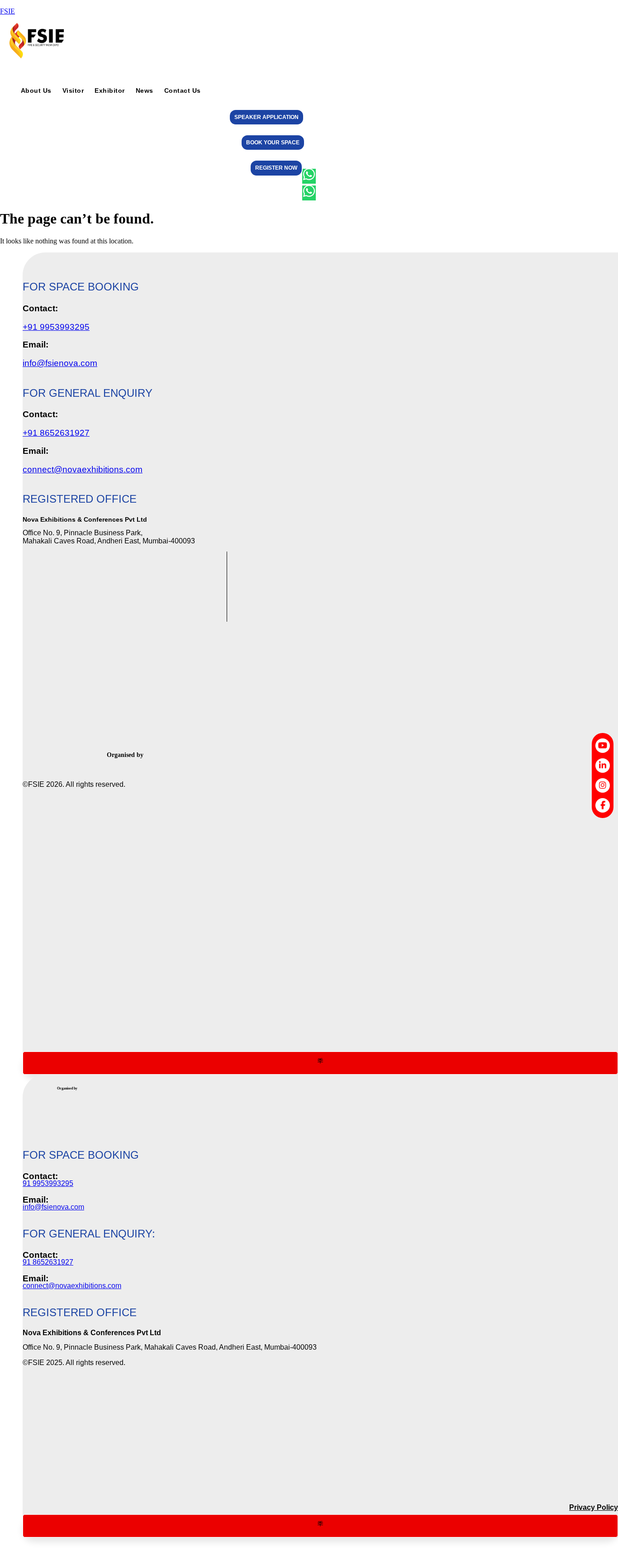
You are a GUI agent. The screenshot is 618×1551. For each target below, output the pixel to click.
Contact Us (182, 90)
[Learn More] (320, 1063)
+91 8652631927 (56, 433)
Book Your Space (272, 142)
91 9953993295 (48, 1183)
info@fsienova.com (60, 363)
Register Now (276, 168)
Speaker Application (266, 117)
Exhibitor (110, 90)
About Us (36, 90)
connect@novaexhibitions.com (83, 469)
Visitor (73, 90)
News (144, 90)
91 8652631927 (48, 1262)
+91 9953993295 (56, 327)
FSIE (7, 11)
